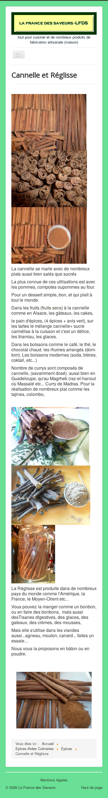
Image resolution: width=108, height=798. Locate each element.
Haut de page (91, 787)
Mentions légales (54, 779)
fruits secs (51, 307)
